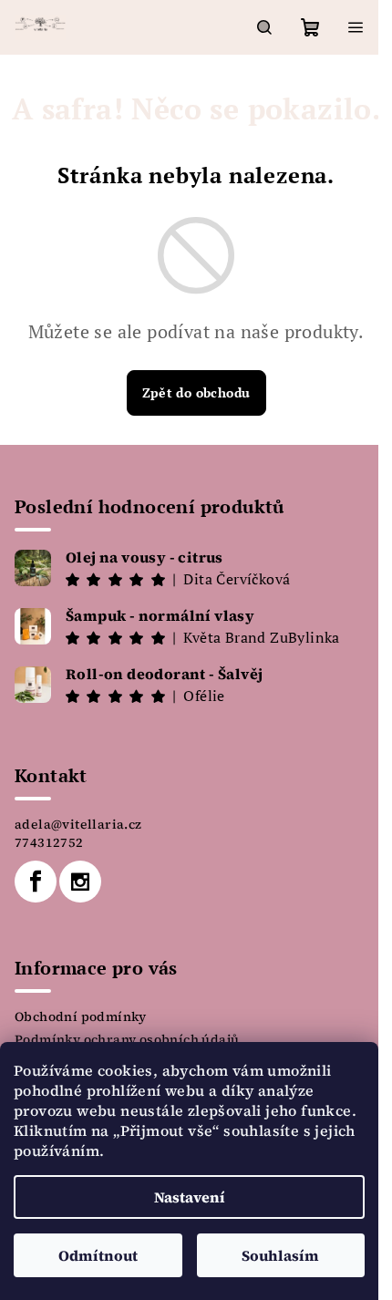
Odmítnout (98, 1255)
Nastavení (189, 1197)
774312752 (49, 842)
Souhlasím (280, 1255)
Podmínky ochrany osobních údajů (127, 1039)
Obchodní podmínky (81, 1016)
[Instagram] (80, 882)
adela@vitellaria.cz (78, 824)
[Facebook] (36, 882)
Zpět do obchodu (196, 392)
